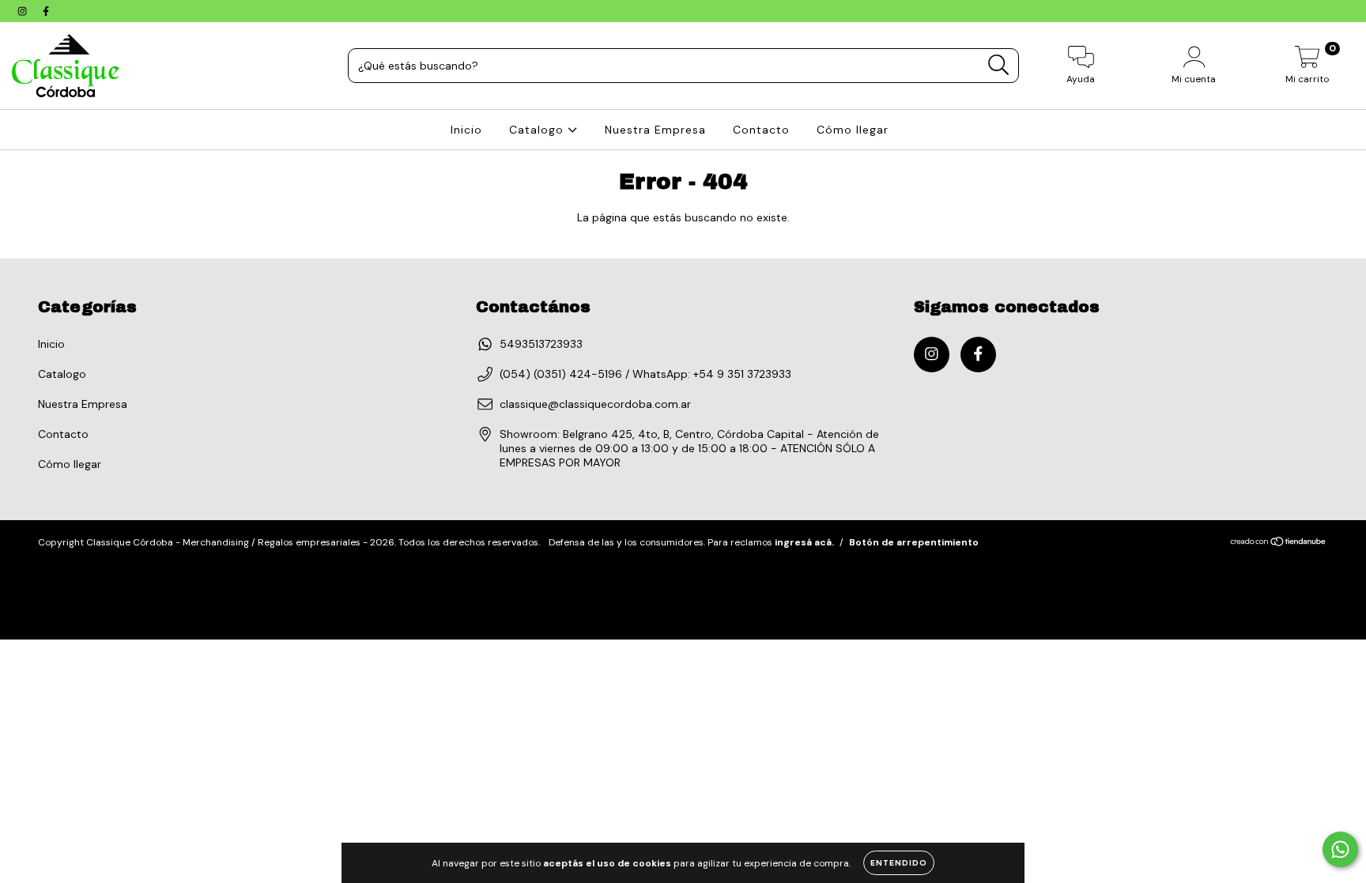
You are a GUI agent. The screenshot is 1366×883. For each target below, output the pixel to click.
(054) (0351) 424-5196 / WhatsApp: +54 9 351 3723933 (645, 374)
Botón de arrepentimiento (914, 542)
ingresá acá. (804, 542)
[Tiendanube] (1278, 543)
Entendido (898, 863)
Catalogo (538, 130)
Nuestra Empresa (655, 130)
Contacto (761, 130)
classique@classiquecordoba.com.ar (595, 404)
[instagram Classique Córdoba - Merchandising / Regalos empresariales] (24, 11)
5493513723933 (541, 344)
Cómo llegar (853, 130)
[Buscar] (998, 65)
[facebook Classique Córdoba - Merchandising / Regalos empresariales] (46, 11)
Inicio (466, 130)
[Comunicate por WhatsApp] (1340, 849)
